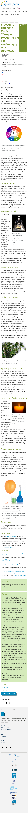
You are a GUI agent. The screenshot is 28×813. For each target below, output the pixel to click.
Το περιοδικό (10, 536)
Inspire (19, 11)
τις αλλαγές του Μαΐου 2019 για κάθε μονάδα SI (13, 564)
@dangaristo (5, 587)
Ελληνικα (5, 77)
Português (5, 81)
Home (2, 11)
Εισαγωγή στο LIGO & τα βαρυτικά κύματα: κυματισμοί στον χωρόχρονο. (14, 572)
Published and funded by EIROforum (8, 807)
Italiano (4, 79)
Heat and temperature (18, 64)
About (10, 14)
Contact (3, 8)
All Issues (14, 11)
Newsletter (8, 8)
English (4, 73)
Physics (14, 62)
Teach (2, 14)
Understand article (23, 25)
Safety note (4, 735)
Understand (24, 11)
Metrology (4, 66)
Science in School (4, 22)
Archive (2, 740)
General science (8, 62)
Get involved (16, 14)
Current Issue (8, 11)
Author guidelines (5, 17)
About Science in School (6, 726)
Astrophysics (10, 64)
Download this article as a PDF (8, 693)
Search (14, 8)
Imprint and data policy (6, 729)
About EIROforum (5, 727)
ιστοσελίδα (9, 547)
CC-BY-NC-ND (4, 687)
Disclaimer (3, 736)
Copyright (3, 733)
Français (4, 75)
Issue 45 (16, 22)
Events (6, 14)
